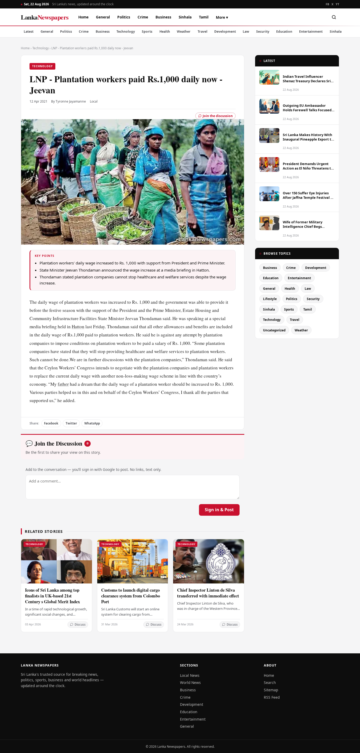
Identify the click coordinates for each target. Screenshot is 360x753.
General (103, 17)
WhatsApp (92, 423)
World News (190, 682)
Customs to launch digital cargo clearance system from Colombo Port (130, 596)
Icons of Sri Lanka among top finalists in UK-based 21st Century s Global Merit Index (52, 596)
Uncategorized (274, 330)
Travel (202, 31)
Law (246, 31)
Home (83, 17)
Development (225, 31)
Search (270, 682)
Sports (147, 31)
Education (284, 31)
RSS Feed (272, 697)
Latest (28, 31)
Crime (143, 17)
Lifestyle (270, 299)
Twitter (71, 423)
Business (163, 17)
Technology (125, 31)
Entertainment (311, 31)
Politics (123, 17)
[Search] (334, 17)
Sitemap (271, 689)
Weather (184, 31)
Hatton (78, 327)
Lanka (45, 17)
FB (327, 4)
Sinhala (185, 17)
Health (164, 31)
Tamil (203, 17)
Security (262, 31)
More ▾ (222, 17)
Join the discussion (218, 116)
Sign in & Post (219, 510)
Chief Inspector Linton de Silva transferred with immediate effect (208, 593)
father (63, 384)
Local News (190, 675)
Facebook (51, 423)
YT (337, 4)
